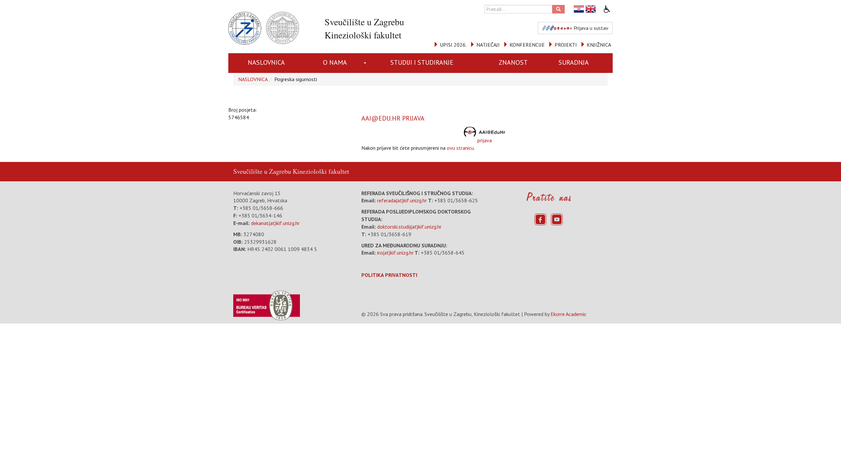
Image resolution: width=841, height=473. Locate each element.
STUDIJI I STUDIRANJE (421, 62)
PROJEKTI (566, 44)
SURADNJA (573, 62)
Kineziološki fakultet (321, 171)
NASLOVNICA (266, 62)
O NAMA (335, 62)
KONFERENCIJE (527, 44)
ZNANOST (513, 62)
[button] (366, 63)
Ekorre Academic (568, 314)
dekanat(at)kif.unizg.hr (275, 223)
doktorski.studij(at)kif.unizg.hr (409, 226)
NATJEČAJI (488, 44)
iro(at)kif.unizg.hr (395, 252)
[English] (591, 9)
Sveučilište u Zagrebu (262, 171)
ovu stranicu (460, 148)
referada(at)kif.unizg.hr (402, 200)
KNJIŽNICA (599, 44)
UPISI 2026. (453, 44)
